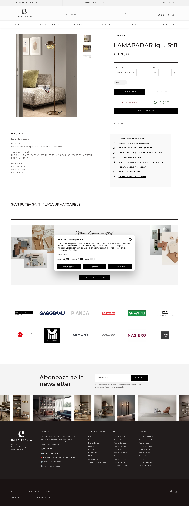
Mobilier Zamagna (145, 462)
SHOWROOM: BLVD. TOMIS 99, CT (132, 167)
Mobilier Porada (144, 453)
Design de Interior (49, 25)
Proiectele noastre (94, 443)
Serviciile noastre (94, 440)
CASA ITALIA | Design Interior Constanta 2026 (22, 448)
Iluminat (78, 25)
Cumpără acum (129, 92)
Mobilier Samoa (119, 436)
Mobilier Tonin (143, 459)
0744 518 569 (168, 3)
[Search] (125, 14)
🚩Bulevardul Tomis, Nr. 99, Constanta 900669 (58, 457)
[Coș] (173, 15)
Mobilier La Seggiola (145, 436)
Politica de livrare (17, 492)
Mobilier (19, 25)
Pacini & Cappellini (145, 449)
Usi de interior (166, 25)
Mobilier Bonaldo (119, 443)
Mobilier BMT (118, 449)
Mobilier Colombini (120, 446)
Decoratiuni (104, 25)
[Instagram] (162, 15)
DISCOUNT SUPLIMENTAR (26, 3)
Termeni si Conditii (18, 497)
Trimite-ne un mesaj (50, 453)
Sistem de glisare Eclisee (97, 462)
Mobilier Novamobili (145, 446)
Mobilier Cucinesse (120, 456)
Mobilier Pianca (119, 440)
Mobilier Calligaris (120, 453)
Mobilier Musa (143, 443)
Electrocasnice (135, 25)
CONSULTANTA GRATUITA (94, 3)
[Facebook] (159, 15)
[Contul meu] (169, 15)
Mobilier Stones (144, 456)
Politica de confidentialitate (40, 497)
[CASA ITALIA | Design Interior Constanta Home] (24, 13)
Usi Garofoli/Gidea (120, 465)
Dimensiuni (118, 68)
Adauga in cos (162, 92)
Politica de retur (35, 492)
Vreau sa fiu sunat (146, 111)
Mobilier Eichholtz (120, 459)
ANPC (48, 492)
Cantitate (156, 68)
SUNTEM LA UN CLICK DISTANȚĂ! (132, 176)
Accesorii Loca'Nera (145, 465)
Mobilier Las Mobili (145, 440)
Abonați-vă (140, 378)
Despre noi (92, 436)
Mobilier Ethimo (119, 462)
